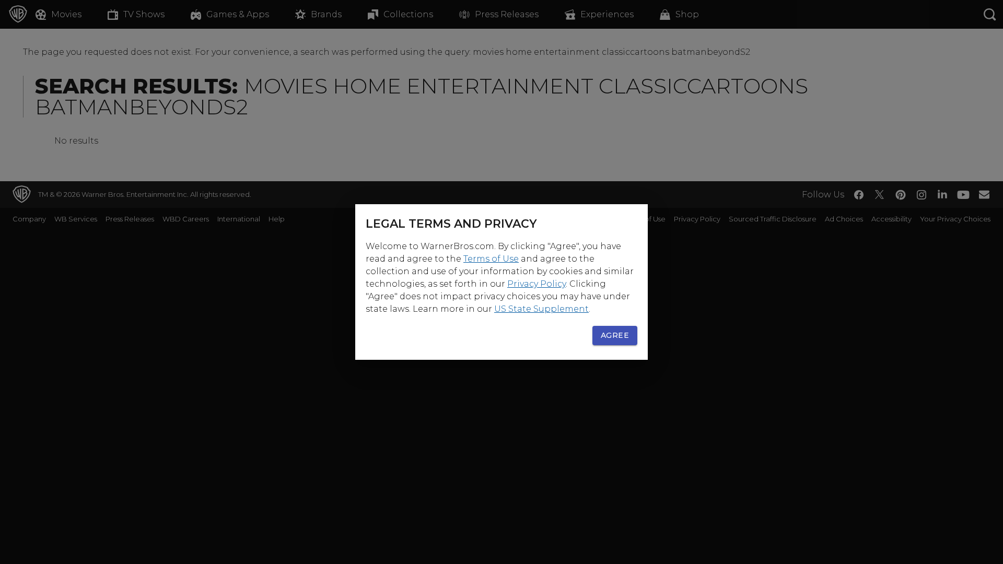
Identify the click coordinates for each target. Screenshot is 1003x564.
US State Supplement (541, 309)
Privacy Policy (536, 284)
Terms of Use (491, 259)
